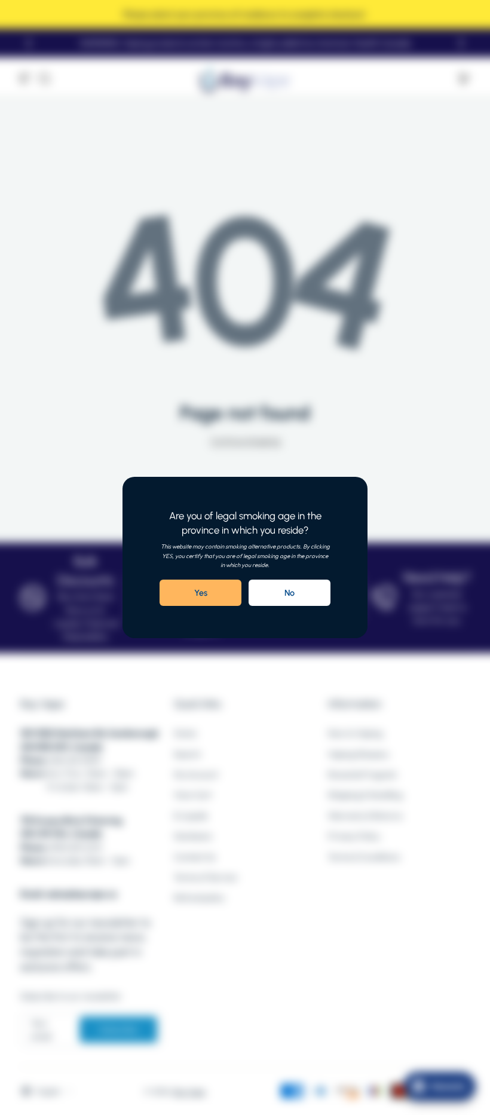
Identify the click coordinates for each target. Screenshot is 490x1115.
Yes (200, 592)
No (289, 592)
